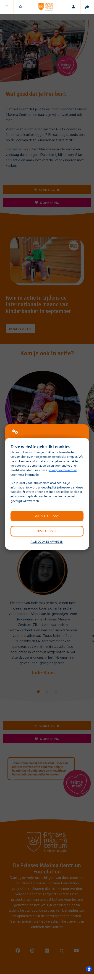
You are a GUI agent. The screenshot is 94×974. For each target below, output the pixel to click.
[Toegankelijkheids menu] (89, 969)
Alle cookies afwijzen (47, 542)
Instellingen (47, 531)
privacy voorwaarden (62, 470)
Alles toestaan (47, 516)
